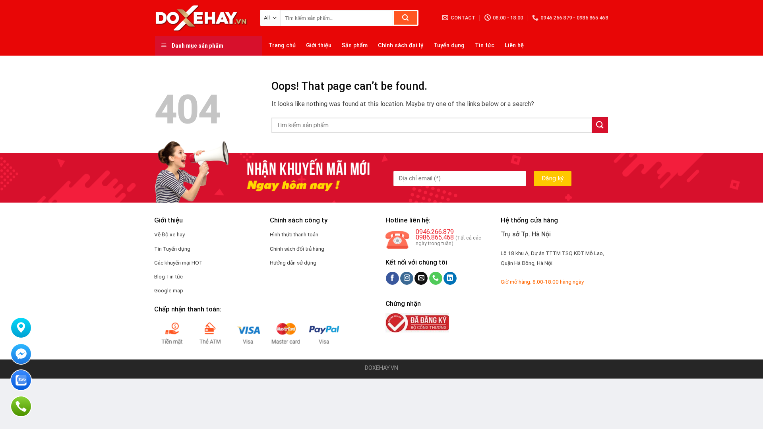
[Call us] (435, 278)
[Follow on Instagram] (406, 278)
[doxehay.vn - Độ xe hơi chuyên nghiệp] (201, 18)
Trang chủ (282, 45)
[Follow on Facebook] (392, 278)
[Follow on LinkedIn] (450, 278)
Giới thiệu (318, 45)
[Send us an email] (421, 278)
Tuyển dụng (449, 45)
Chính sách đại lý (400, 45)
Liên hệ (514, 45)
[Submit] (405, 18)
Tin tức (484, 45)
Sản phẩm (355, 45)
